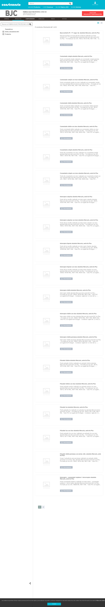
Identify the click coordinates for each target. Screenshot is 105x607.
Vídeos (53, 18)
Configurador (30, 18)
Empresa (6, 18)
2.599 (48, 7)
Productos (18, 18)
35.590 (76, 7)
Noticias (64, 18)
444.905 (34, 7)
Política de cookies (100, 600)
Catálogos (41, 18)
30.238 (62, 7)
